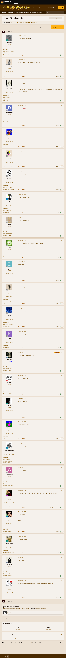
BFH (9, 137)
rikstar (9, 338)
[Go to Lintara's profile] (9, 243)
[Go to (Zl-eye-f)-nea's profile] (9, 264)
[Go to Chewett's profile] (9, 355)
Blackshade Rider (9, 450)
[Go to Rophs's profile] (9, 153)
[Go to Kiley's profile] (9, 583)
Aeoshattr (9, 292)
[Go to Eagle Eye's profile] (4, 22)
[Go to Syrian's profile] (9, 493)
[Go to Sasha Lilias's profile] (9, 83)
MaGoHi (9, 382)
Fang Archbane (9, 543)
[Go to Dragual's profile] (9, 173)
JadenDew (9, 564)
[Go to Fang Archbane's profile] (9, 539)
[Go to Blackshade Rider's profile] (9, 445)
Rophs (9, 158)
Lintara (9, 247)
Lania (9, 315)
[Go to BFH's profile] (9, 132)
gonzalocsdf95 (9, 474)
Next (9, 31)
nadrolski (9, 519)
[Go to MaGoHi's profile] (9, 378)
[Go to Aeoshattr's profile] (9, 287)
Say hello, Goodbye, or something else (28, 22)
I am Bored (9, 429)
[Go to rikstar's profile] (9, 334)
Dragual (9, 178)
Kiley (9, 588)
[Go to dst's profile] (9, 197)
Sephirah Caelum (56, 55)
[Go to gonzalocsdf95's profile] (9, 470)
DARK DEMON (9, 112)
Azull (9, 406)
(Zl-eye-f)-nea (9, 269)
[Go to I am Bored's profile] (9, 424)
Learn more (2, 2)
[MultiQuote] (18, 55)
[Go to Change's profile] (9, 220)
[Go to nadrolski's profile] (9, 514)
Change (9, 224)
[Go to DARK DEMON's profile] (9, 108)
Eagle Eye (8, 22)
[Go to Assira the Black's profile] (9, 62)
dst (9, 201)
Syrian (9, 497)
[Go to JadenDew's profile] (9, 560)
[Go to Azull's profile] (9, 401)
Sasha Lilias (49, 55)
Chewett (9, 359)
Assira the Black (9, 67)
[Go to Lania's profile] (9, 310)
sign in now (32, 608)
